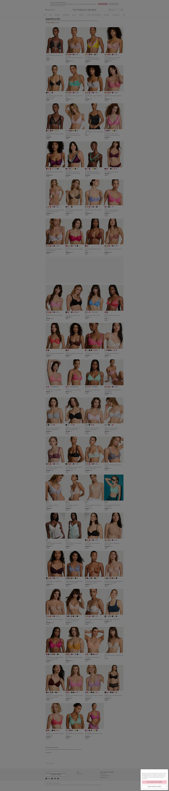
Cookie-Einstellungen (154, 786)
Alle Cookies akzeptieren (154, 782)
